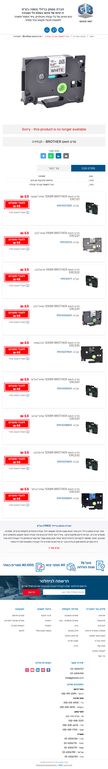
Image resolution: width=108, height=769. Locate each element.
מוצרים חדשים (18, 615)
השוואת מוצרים (17, 625)
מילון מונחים (73, 630)
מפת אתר (101, 646)
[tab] (88, 168)
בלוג (76, 625)
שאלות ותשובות (71, 615)
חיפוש (21, 630)
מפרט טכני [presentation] (88, 168)
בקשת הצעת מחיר (43, 630)
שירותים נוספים (71, 636)
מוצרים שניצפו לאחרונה (14, 620)
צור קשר (101, 656)
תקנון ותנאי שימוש (97, 636)
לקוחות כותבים (99, 651)
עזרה (76, 646)
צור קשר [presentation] (54, 168)
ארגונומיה (101, 620)
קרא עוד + (54, 547)
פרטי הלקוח (46, 615)
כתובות (48, 620)
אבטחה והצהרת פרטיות (95, 630)
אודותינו (101, 615)
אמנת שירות (73, 641)
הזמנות (48, 625)
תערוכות (101, 625)
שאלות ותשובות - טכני (68, 620)
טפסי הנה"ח (100, 641)
